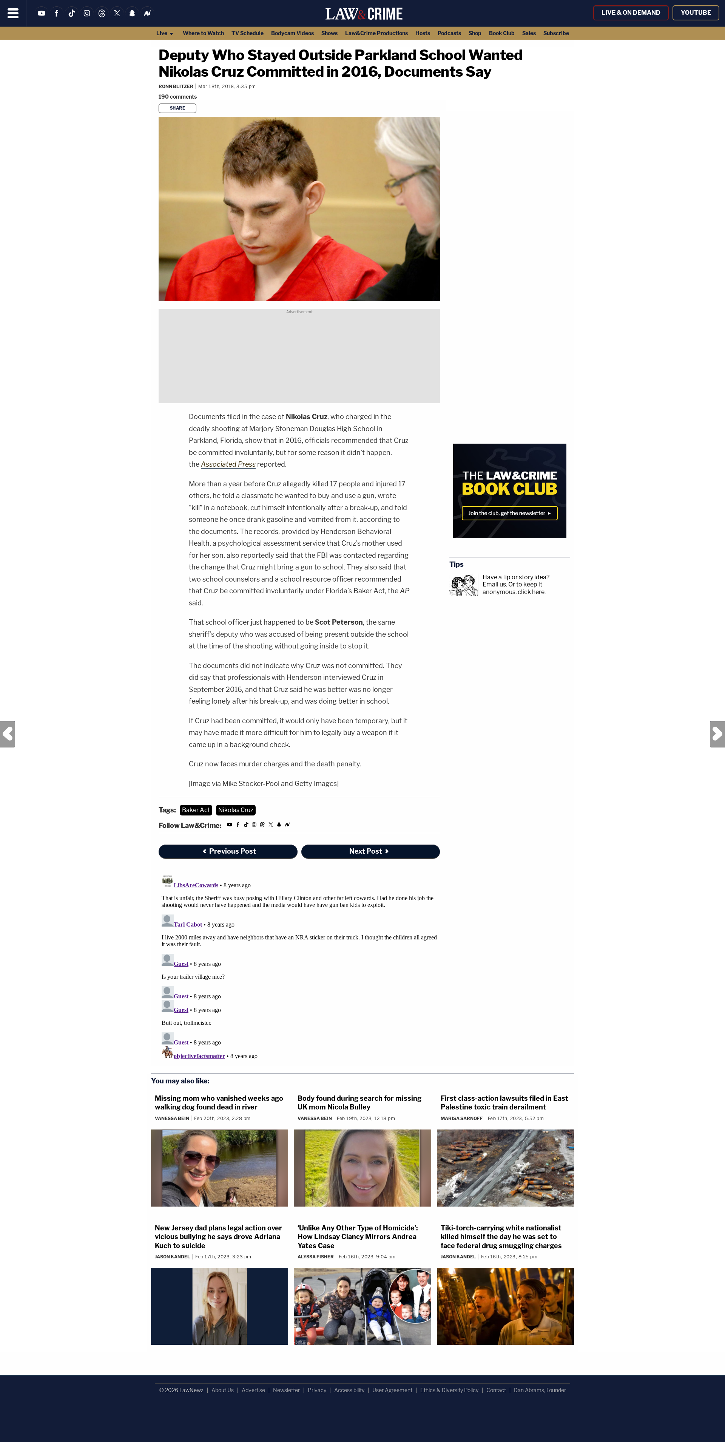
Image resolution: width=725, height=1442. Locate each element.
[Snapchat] (132, 18)
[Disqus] (299, 966)
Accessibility (349, 1390)
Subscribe (556, 33)
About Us (222, 1390)
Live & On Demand (631, 12)
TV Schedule (247, 33)
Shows (329, 33)
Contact (496, 1390)
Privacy (317, 1390)
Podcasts (449, 33)
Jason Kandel (172, 1256)
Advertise (253, 1390)
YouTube (696, 12)
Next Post (717, 734)
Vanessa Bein (172, 1118)
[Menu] (13, 13)
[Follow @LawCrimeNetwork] (117, 18)
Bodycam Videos (292, 33)
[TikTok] (72, 18)
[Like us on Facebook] (56, 18)
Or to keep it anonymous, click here (514, 588)
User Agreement (392, 1390)
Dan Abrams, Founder (540, 1390)
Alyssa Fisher (316, 1256)
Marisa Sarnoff (462, 1118)
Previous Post (7, 734)
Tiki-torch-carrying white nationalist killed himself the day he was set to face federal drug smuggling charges (501, 1237)
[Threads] (102, 18)
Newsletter (286, 1390)
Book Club (502, 33)
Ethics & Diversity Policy (449, 1390)
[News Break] (147, 18)
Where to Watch (203, 33)
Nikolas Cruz (235, 810)
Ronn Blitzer (176, 86)
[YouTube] (41, 18)
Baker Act (196, 810)
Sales (529, 33)
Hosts (422, 33)
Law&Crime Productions (376, 33)
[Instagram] (87, 18)
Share (177, 108)
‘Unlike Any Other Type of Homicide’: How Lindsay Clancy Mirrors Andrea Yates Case (358, 1237)
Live (162, 33)
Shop (475, 33)
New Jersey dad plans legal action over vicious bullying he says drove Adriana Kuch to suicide (218, 1237)
